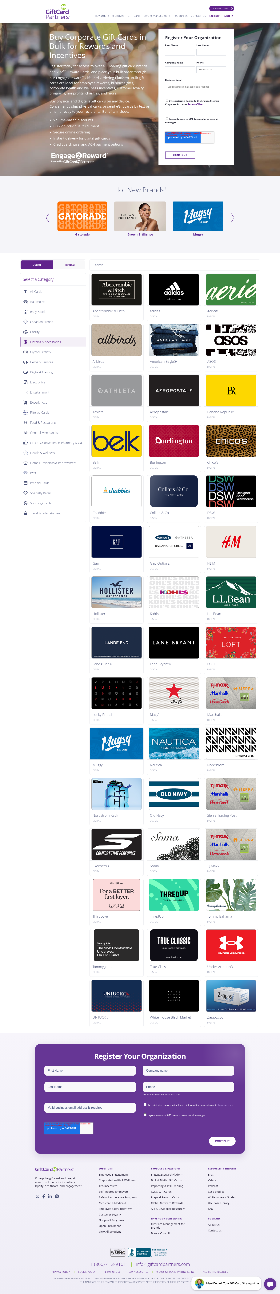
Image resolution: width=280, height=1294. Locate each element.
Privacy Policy (61, 1271)
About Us (214, 1225)
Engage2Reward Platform (167, 1174)
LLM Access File (139, 1271)
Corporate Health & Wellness (117, 1180)
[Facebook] (43, 1196)
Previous (47, 218)
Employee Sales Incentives (115, 1209)
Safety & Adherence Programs (118, 1197)
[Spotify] (57, 1196)
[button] (226, 1283)
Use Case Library (218, 1203)
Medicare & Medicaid (112, 1203)
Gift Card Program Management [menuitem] (149, 15)
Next (232, 218)
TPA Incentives (108, 1186)
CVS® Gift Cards (161, 1191)
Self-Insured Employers (114, 1191)
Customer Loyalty (110, 1214)
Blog (211, 1174)
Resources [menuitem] (181, 15)
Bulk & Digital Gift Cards (166, 1180)
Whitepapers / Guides (222, 1197)
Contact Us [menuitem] (198, 15)
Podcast (213, 1186)
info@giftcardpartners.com (163, 1264)
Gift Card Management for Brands (168, 1225)
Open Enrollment (110, 1226)
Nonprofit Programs (111, 1220)
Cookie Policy (87, 1271)
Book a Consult (160, 1233)
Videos (212, 1180)
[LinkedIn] (50, 1196)
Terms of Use (195, 104)
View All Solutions (110, 1231)
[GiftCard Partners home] (54, 1169)
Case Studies (216, 1191)
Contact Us (215, 1230)
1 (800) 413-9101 (108, 1264)
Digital (37, 264)
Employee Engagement (113, 1174)
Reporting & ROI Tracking (167, 1186)
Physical (69, 264)
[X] (37, 1196)
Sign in (228, 15)
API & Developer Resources (168, 1209)
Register (214, 15)
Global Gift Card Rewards (167, 1203)
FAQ (210, 1209)
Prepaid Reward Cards (165, 1197)
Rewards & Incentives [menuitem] (110, 15)
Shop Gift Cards (221, 8)
